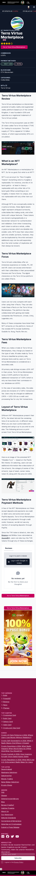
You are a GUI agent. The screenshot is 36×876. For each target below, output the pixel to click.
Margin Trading (7, 779)
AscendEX (5, 538)
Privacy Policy (18, 862)
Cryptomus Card (9, 715)
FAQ (2, 792)
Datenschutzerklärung (10, 799)
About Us (5, 811)
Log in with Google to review (19, 562)
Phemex (6, 708)
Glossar (4, 796)
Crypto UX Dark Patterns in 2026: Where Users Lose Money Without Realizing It (17, 736)
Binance (5, 535)
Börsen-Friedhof (7, 805)
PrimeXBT (7, 699)
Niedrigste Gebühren (9, 772)
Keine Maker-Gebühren (10, 782)
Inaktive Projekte (7, 808)
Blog (3, 802)
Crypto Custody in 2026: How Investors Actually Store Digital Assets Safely (16, 755)
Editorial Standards (8, 818)
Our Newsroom (7, 815)
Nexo (5, 705)
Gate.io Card (8, 722)
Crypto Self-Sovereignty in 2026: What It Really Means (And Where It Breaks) (17, 742)
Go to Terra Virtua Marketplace (14, 47)
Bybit (5, 695)
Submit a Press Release (10, 827)
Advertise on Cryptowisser (11, 824)
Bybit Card (7, 718)
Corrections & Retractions (11, 821)
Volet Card (7, 725)
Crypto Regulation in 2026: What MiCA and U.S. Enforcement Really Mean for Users (17, 761)
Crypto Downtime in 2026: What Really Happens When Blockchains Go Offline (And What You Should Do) (16, 748)
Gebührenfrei (6, 776)
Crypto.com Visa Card (11, 728)
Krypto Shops (6, 785)
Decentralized (6, 769)
